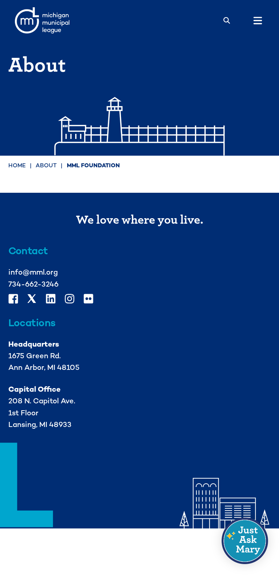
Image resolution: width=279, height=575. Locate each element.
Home (17, 165)
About (46, 165)
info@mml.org (33, 272)
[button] (245, 541)
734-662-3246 (33, 284)
